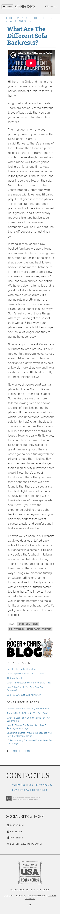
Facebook (16, 831)
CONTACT (53, 6)
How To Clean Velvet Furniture (21, 669)
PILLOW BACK (16, 629)
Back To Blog (21, 751)
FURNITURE (24, 624)
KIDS (35, 624)
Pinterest (16, 837)
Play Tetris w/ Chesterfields (29, 790)
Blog (8, 18)
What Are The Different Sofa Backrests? (27, 35)
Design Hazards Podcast (25, 843)
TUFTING (46, 629)
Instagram (16, 825)
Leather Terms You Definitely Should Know (28, 708)
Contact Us (19, 785)
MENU (8, 6)
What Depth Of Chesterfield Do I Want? (26, 673)
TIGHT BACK (33, 629)
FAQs (30, 785)
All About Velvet (14, 678)
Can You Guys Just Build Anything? (24, 694)
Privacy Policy (43, 785)
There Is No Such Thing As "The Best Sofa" (27, 713)
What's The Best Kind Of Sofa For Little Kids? (29, 682)
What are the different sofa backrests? (29, 19)
